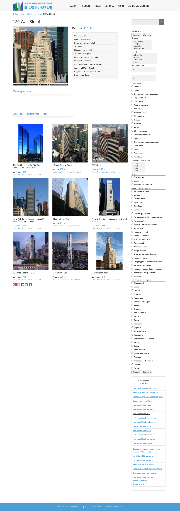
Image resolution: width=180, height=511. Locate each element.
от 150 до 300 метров (143, 460)
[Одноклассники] (18, 284)
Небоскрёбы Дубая (142, 405)
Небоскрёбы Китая (142, 430)
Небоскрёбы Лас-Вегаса (144, 422)
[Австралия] (142, 44)
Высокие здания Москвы (144, 388)
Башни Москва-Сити (142, 401)
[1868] (138, 170)
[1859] (138, 168)
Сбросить (147, 35)
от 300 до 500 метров (143, 456)
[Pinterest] (22, 284)
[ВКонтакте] (30, 284)
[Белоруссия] (142, 48)
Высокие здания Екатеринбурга (148, 397)
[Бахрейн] (142, 46)
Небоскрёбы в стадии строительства (143, 478)
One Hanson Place (100, 273)
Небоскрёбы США (141, 414)
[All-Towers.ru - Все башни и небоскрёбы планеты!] (33, 5)
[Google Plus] (15, 284)
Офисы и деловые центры (145, 473)
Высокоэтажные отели (143, 464)
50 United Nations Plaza (23, 273)
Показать (136, 35)
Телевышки (138, 484)
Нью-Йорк (37, 14)
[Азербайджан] (142, 41)
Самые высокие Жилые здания (147, 469)
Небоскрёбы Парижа (142, 443)
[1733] (138, 164)
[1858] (138, 166)
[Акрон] (145, 57)
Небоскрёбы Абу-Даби (143, 409)
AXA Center (97, 165)
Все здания (19, 14)
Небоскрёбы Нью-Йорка (144, 418)
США (29, 14)
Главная (73, 6)
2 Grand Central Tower (62, 165)
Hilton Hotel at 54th (60, 219)
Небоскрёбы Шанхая (142, 435)
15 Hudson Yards (59, 273)
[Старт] (161, 22)
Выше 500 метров (138, 6)
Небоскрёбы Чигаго (142, 426)
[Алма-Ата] (145, 60)
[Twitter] (26, 284)
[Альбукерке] (145, 62)
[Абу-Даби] (145, 55)
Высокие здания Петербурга (146, 392)
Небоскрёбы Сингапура (144, 439)
